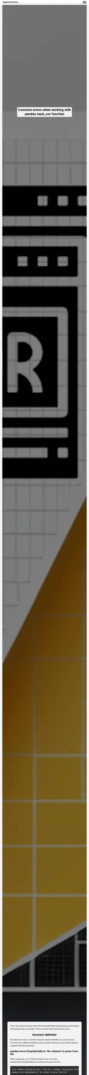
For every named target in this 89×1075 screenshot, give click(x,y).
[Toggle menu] (84, 2)
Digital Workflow (10, 2)
